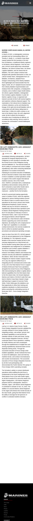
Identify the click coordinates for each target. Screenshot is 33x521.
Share (28, 153)
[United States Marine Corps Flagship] (10, 3)
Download (8, 153)
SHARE (15, 45)
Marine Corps (16, 495)
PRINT (27, 45)
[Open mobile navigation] (30, 3)
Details (19, 153)
